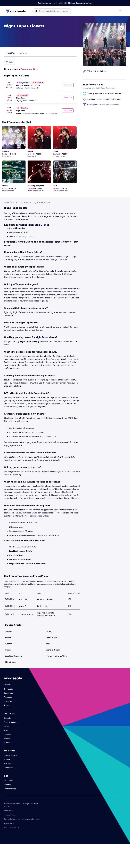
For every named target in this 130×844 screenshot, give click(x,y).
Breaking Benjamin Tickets (20, 551)
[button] (9, 62)
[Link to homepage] (16, 11)
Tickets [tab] (10, 52)
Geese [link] (8, 650)
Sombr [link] (8, 638)
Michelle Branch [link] (53, 650)
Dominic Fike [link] (51, 638)
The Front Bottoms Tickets (20, 559)
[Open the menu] (120, 11)
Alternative (26, 202)
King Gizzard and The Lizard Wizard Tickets (27, 564)
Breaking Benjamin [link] (13, 656)
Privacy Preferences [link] (12, 827)
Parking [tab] (23, 52)
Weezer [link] (8, 644)
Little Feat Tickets (16, 555)
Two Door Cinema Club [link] (56, 656)
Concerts (15, 202)
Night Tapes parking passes (33, 341)
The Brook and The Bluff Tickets (22, 547)
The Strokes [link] (10, 662)
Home (6, 202)
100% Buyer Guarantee (75, 3)
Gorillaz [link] (8, 631)
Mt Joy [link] (49, 631)
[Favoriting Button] (121, 27)
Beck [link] (48, 644)
